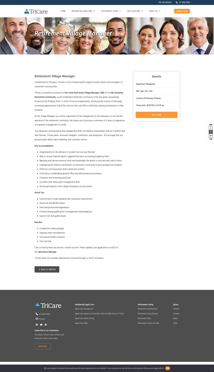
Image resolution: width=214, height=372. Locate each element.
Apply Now (156, 115)
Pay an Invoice (165, 2)
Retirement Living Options (148, 313)
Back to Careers (48, 269)
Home (63, 11)
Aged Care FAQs (81, 323)
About (175, 304)
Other (175, 323)
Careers (47, 40)
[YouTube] (41, 325)
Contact (176, 313)
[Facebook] (37, 325)
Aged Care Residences (84, 309)
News (175, 318)
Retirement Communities (147, 309)
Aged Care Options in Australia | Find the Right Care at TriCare (99, 313)
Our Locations (133, 11)
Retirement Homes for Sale (148, 323)
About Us (153, 11)
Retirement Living (109, 11)
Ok (168, 368)
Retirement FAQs (144, 318)
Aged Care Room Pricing (84, 318)
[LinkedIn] (45, 325)
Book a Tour (182, 11)
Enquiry (42, 319)
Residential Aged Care (82, 11)
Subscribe (42, 346)
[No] (211, 368)
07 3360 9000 (44, 314)
